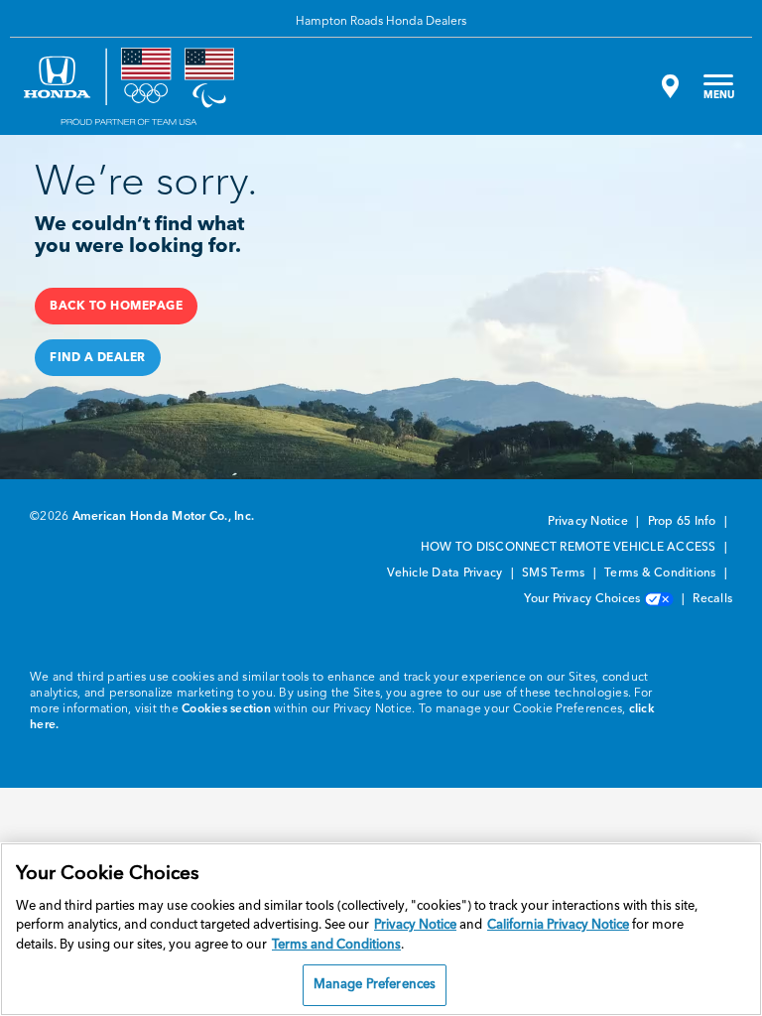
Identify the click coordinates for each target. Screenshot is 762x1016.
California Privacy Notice (558, 925)
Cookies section (226, 709)
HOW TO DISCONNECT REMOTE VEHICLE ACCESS (570, 548)
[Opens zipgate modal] (668, 86)
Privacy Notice (589, 522)
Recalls (712, 599)
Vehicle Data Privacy (446, 573)
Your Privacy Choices (583, 599)
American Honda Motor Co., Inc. (163, 517)
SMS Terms (555, 573)
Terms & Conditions (661, 573)
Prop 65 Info (683, 522)
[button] (116, 306)
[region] (381, 929)
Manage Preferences (375, 984)
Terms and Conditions (336, 945)
